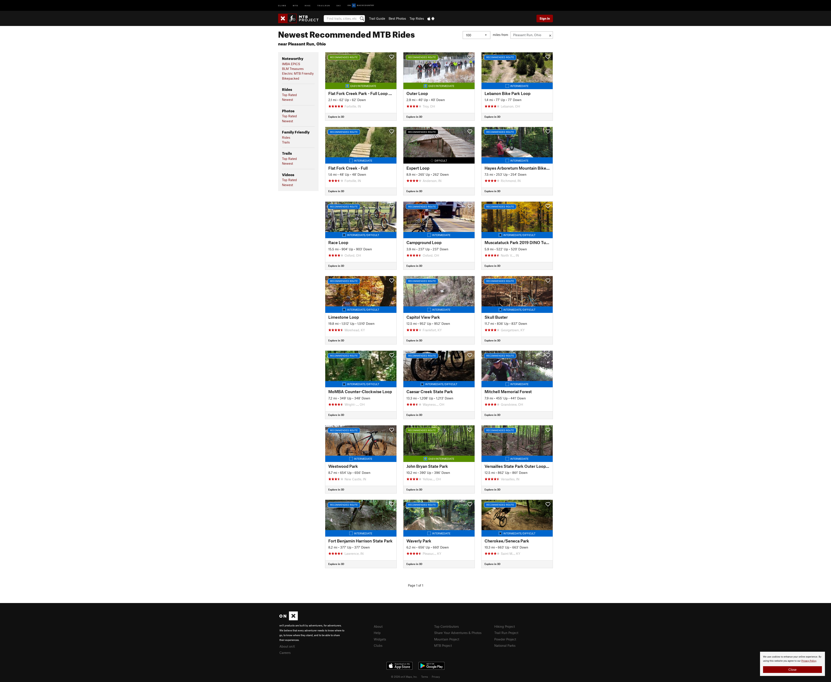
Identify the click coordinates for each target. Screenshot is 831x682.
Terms (424, 676)
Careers (285, 653)
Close (792, 669)
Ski (339, 5)
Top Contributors (446, 626)
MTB (295, 5)
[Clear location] (550, 35)
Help (377, 633)
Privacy (436, 676)
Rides (286, 137)
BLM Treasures (293, 69)
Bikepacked (290, 78)
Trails (286, 142)
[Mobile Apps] (430, 18)
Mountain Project (446, 639)
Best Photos (397, 18)
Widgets (380, 639)
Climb (282, 5)
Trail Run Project (506, 633)
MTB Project (443, 645)
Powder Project (505, 639)
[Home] (300, 18)
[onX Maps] (288, 619)
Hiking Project (504, 626)
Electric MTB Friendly (298, 73)
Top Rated (289, 95)
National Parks (504, 645)
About (378, 626)
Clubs (378, 645)
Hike (308, 5)
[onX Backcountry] (360, 5)
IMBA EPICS (291, 64)
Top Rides (416, 18)
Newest (287, 99)
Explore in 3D (336, 116)
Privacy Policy (808, 660)
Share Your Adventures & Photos (458, 633)
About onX (287, 646)
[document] (792, 664)
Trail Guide (377, 18)
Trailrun (323, 5)
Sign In (545, 18)
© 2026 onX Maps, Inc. (404, 676)
